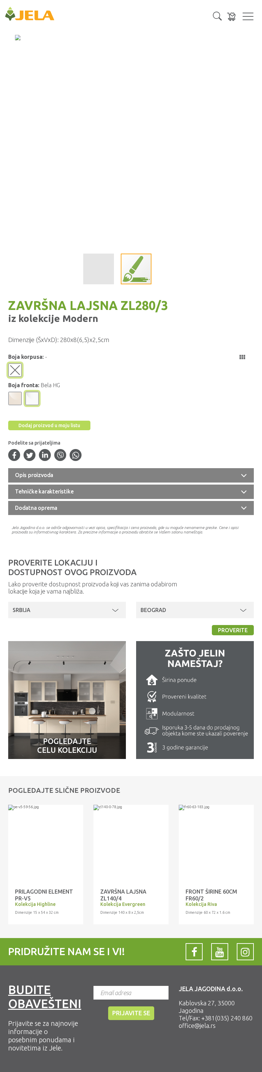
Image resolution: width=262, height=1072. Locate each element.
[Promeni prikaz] (242, 357)
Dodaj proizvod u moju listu (49, 425)
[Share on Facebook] (14, 456)
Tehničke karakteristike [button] (44, 491)
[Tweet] (29, 456)
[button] (217, 15)
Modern (79, 318)
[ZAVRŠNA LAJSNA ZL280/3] (45, 807)
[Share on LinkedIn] (45, 456)
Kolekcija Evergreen (122, 904)
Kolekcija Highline (35, 904)
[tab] (131, 475)
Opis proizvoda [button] (34, 475)
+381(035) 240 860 (226, 1018)
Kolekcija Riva (201, 904)
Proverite (233, 630)
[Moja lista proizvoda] (231, 17)
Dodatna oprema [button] (36, 508)
